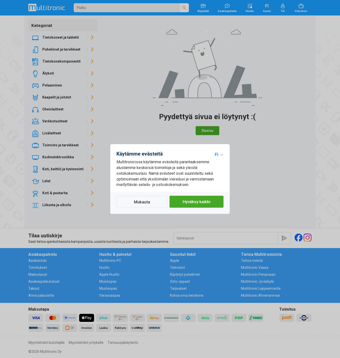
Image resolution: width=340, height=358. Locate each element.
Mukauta (142, 201)
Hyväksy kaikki (196, 201)
